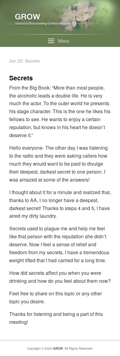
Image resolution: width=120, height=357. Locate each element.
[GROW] (60, 32)
